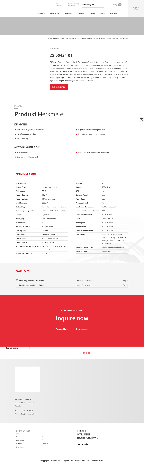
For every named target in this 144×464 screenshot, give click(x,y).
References (20, 447)
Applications (20, 440)
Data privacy (75, 460)
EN (120, 4)
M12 (104, 38)
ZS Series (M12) (113, 38)
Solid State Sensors (54, 38)
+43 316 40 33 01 (26, 411)
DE (115, 4)
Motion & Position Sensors (71, 38)
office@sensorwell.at (28, 414)
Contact (45, 443)
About (44, 440)
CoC (88, 460)
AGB (83, 460)
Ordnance (98, 38)
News (44, 437)
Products (19, 437)
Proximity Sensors (87, 38)
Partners (19, 443)
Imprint (66, 460)
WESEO (101, 460)
